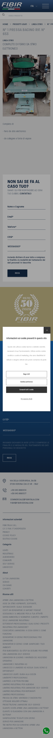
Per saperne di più (26, 399)
